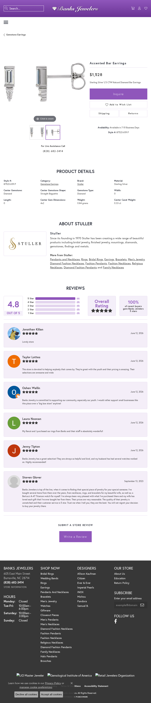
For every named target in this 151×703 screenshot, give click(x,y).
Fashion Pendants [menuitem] (51, 633)
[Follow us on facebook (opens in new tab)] (115, 621)
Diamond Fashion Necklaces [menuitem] (57, 628)
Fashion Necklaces (119, 263)
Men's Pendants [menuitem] (50, 619)
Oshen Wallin (31, 388)
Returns (133, 113)
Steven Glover (31, 477)
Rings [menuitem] (44, 583)
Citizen (81, 578)
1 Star (31, 313)
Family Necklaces (113, 267)
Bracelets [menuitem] (46, 596)
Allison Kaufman (86, 573)
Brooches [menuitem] (46, 661)
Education (120, 578)
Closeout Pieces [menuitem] (50, 615)
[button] (132, 8)
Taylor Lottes (31, 357)
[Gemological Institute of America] (70, 675)
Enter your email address (128, 598)
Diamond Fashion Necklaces (67, 263)
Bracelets (121, 259)
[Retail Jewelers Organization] (114, 675)
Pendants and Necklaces (65, 259)
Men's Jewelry (136, 259)
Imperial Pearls (85, 587)
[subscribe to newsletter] (142, 605)
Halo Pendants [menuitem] (49, 656)
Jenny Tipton (31, 446)
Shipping (104, 113)
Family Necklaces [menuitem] (50, 651)
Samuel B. (82, 606)
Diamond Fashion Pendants (80, 267)
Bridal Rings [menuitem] (47, 573)
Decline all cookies (26, 694)
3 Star (31, 305)
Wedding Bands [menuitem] (49, 578)
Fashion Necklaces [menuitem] (51, 638)
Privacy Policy (53, 683)
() (78, 298)
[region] (45, 82)
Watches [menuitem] (45, 606)
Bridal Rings (96, 259)
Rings (84, 259)
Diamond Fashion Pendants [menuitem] (56, 647)
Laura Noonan (31, 419)
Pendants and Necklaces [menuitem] (55, 592)
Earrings (109, 259)
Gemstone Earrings (16, 34)
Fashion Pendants (96, 263)
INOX (80, 592)
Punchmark (82, 697)
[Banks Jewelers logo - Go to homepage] (76, 8)
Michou (81, 596)
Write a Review (75, 536)
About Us (119, 573)
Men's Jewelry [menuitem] (49, 601)
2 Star (31, 309)
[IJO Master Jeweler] (30, 675)
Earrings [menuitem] (45, 587)
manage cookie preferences (36, 687)
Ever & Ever (84, 583)
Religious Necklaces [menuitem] (52, 642)
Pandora (82, 601)
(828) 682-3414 (53, 151)
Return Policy (121, 583)
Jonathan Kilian (32, 329)
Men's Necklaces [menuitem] (50, 624)
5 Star (31, 298)
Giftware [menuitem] (45, 610)
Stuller (80, 184)
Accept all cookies (51, 694)
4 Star (31, 302)
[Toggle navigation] (6, 22)
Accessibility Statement (96, 686)
